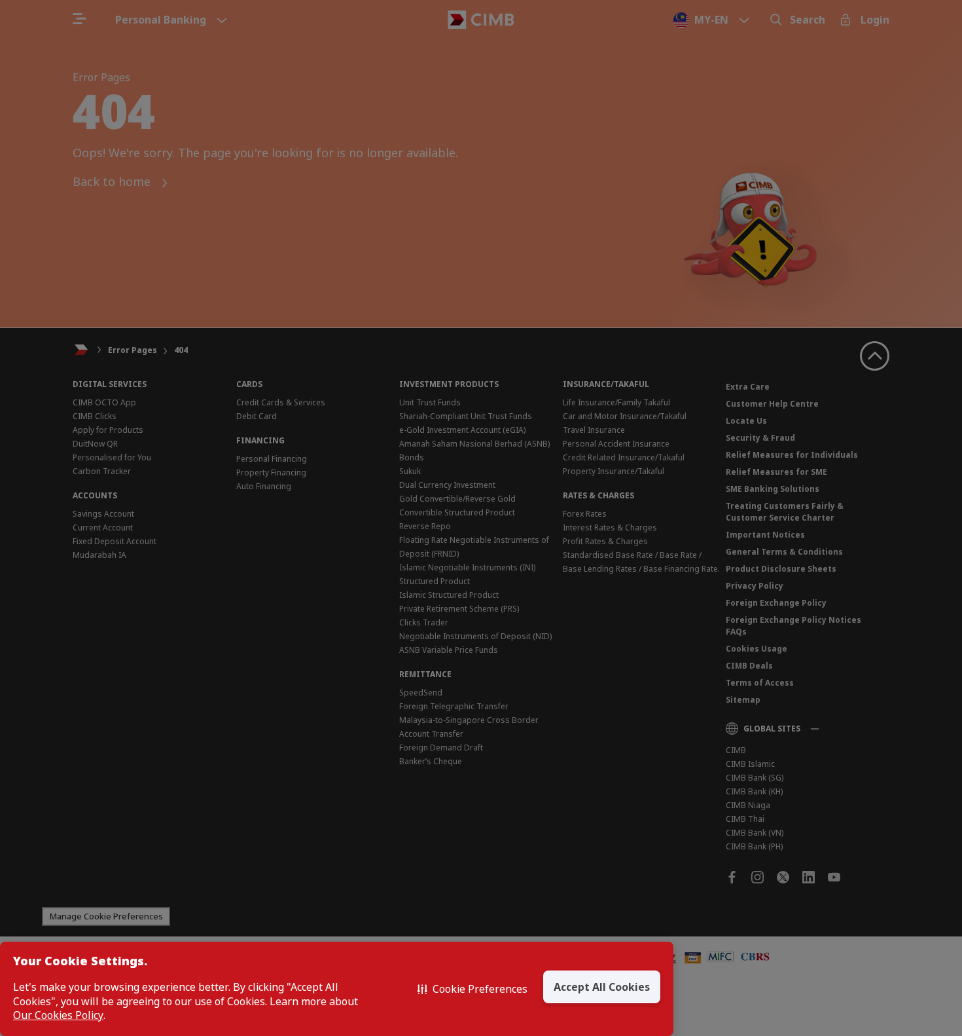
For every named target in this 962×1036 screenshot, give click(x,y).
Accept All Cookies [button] (602, 987)
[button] (472, 988)
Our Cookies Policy (58, 1015)
